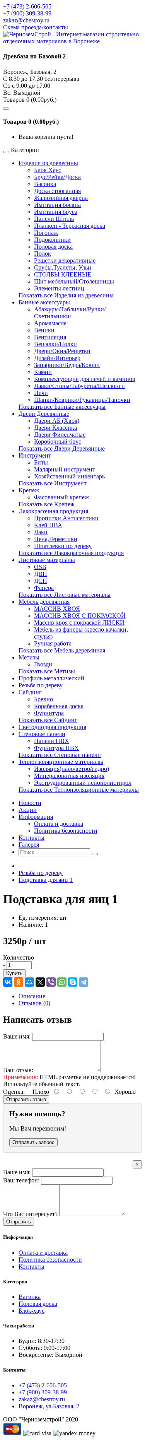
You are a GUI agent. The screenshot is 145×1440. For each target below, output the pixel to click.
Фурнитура (49, 713)
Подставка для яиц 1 (46, 879)
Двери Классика (55, 427)
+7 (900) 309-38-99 (27, 13)
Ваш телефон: (21, 1180)
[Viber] (51, 982)
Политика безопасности (65, 830)
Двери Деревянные (44, 413)
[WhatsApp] (62, 982)
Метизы (29, 657)
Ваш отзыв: (18, 1070)
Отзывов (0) (34, 1003)
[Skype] (72, 982)
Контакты (31, 1266)
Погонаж (46, 232)
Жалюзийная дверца (61, 198)
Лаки (41, 532)
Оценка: (14, 1091)
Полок (42, 253)
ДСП (40, 580)
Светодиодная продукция (52, 727)
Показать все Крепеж (47, 504)
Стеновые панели (42, 734)
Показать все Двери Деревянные (62, 448)
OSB (40, 567)
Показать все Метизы (47, 671)
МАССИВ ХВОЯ (57, 608)
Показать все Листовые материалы (65, 594)
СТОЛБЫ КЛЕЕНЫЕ (62, 274)
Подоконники (52, 239)
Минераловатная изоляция (69, 775)
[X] (40, 982)
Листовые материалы (47, 560)
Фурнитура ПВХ (56, 748)
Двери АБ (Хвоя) (56, 420)
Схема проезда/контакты (35, 27)
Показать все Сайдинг (48, 720)
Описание (32, 996)
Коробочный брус (57, 441)
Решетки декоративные (65, 260)
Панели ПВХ (51, 741)
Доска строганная (57, 191)
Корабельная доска (59, 706)
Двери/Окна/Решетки (62, 351)
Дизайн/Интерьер (57, 358)
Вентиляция (50, 337)
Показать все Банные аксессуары (62, 406)
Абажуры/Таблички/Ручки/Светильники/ (70, 312)
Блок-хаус (31, 1310)
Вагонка (45, 184)
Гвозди (43, 664)
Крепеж (29, 490)
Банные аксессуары (44, 302)
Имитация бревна (57, 205)
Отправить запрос (33, 1142)
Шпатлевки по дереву (63, 546)
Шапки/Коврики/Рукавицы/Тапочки (82, 399)
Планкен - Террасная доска (69, 225)
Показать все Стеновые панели (60, 755)
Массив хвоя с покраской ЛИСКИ (79, 622)
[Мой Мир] (29, 982)
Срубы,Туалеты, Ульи (62, 267)
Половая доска (53, 246)
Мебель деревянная (44, 601)
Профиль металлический (51, 678)
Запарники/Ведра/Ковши (67, 365)
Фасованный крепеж (61, 497)
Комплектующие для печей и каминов (84, 379)
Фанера (44, 587)
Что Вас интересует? (30, 1214)
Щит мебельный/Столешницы (74, 281)
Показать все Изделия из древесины (66, 295)
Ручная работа (53, 643)
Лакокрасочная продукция (53, 511)
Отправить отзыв (26, 1099)
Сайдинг (30, 692)
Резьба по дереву (41, 685)
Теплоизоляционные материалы (61, 761)
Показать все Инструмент (53, 483)
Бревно (43, 699)
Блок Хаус (47, 170)
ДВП (40, 574)
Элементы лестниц (59, 288)
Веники (44, 330)
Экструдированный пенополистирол (82, 782)
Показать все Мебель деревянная (62, 650)
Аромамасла (50, 323)
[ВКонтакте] (7, 982)
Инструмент (35, 455)
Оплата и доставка (58, 823)
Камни (43, 372)
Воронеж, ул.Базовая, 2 (49, 1406)
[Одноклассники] (18, 982)
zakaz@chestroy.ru (26, 20)
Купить (14, 973)
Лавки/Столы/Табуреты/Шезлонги (79, 386)
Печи (41, 392)
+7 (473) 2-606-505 (27, 6)
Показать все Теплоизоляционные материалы (79, 789)
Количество (18, 957)
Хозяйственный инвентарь (69, 476)
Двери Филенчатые (59, 434)
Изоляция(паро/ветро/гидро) (71, 768)
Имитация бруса (55, 211)
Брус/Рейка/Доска (57, 177)
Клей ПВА (48, 525)
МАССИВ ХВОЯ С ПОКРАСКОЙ (80, 615)
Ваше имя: (17, 1036)
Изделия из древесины (48, 163)
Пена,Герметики (55, 539)
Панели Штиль (54, 218)
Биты (41, 462)
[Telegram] (83, 982)
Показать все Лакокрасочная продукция (71, 553)
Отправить (18, 1222)
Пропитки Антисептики (66, 518)
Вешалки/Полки (55, 344)
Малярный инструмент (64, 469)
